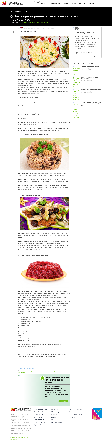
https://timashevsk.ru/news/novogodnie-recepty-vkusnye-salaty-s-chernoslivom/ (42, 371)
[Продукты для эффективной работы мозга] (76, 82)
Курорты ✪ (37, 425)
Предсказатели (56, 409)
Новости (66, 3)
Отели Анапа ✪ (38, 414)
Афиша (74, 3)
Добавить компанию (75, 409)
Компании (45, 3)
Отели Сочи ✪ (38, 412)
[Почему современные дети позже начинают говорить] (76, 94)
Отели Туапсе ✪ (39, 419)
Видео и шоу (56, 3)
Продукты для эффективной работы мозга (89, 77)
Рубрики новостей (23, 368)
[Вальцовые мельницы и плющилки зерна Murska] (44, 390)
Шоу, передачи (56, 412)
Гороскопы (54, 419)
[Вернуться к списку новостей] (13, 31)
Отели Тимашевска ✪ (40, 409)
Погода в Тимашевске (58, 422)
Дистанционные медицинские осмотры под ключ (90, 67)
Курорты (82, 3)
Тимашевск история (75, 414)
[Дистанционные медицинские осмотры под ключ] (76, 70)
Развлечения (92, 3)
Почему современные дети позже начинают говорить (91, 90)
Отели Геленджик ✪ (40, 422)
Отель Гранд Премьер (84, 33)
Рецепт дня (31, 368)
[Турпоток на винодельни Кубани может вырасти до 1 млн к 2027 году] (76, 110)
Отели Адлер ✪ (38, 417)
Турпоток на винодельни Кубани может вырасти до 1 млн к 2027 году (91, 104)
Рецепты (54, 414)
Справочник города (75, 412)
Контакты (72, 417)
